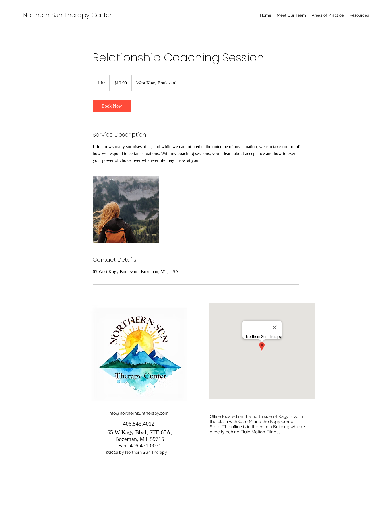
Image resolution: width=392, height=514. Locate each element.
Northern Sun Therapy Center (67, 15)
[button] (328, 15)
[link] (112, 106)
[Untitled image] (126, 209)
